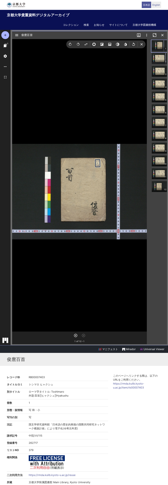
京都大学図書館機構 (144, 24)
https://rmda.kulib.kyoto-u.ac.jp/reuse (52, 475)
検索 (86, 24)
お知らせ (99, 24)
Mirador (130, 349)
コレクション (71, 24)
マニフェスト (109, 349)
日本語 (146, 4)
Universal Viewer (153, 349)
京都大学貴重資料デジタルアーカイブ (38, 15)
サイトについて (118, 24)
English (156, 4)
